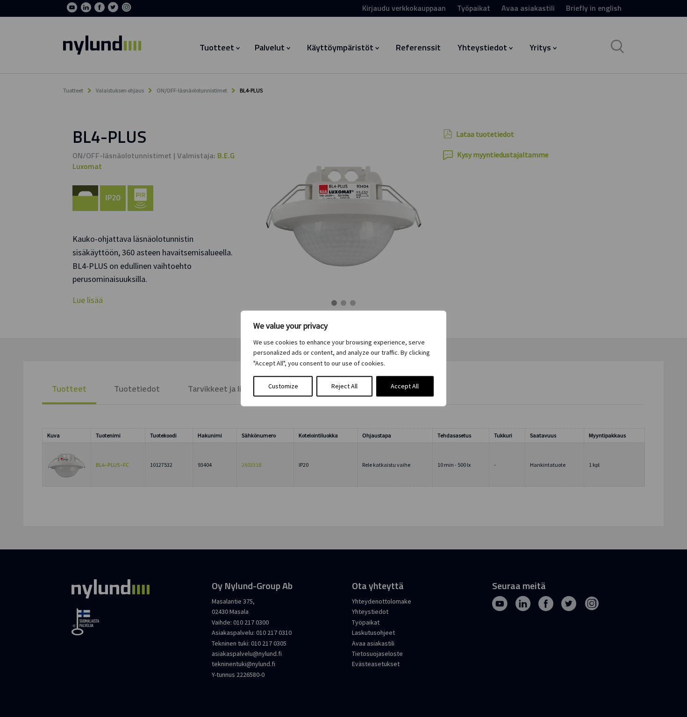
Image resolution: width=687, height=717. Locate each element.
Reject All (344, 386)
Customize (283, 386)
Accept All (405, 386)
